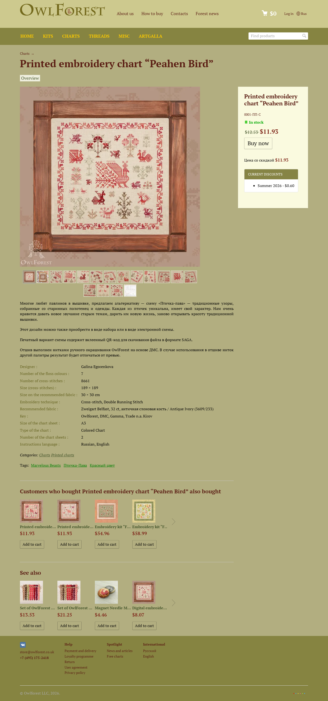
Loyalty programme (79, 656)
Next (173, 521)
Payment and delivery (80, 650)
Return (70, 661)
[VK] (23, 646)
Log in (288, 13)
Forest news (207, 13)
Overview (30, 78)
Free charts (115, 656)
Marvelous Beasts (46, 465)
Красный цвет (102, 465)
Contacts (179, 13)
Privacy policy (75, 672)
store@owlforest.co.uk (37, 652)
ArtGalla (150, 36)
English (148, 656)
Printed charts (62, 455)
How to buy (152, 13)
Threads (99, 36)
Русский (149, 650)
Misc (124, 36)
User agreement (76, 667)
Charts (71, 36)
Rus (303, 13)
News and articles (120, 650)
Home (27, 36)
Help (69, 644)
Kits (48, 36)
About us (125, 13)
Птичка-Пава (75, 465)
